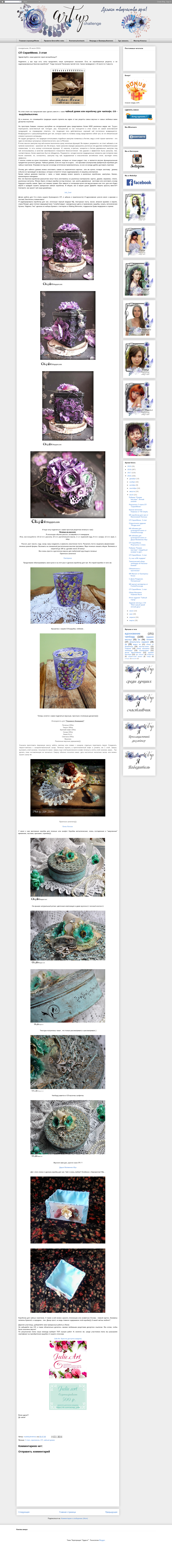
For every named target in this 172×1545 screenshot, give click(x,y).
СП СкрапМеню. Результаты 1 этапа (137, 544)
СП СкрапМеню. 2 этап (138, 555)
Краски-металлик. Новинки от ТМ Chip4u (138, 511)
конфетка (150, 654)
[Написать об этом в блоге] (54, 1437)
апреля (132, 617)
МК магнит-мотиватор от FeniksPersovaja (138, 585)
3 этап (27, 1440)
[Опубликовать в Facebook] (59, 1437)
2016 (129, 476)
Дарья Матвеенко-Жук (67, 1167)
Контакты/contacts (76, 41)
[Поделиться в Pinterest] (61, 1437)
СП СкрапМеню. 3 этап (138, 520)
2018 (129, 469)
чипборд (130, 636)
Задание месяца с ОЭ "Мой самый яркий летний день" (137, 605)
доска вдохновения (133, 652)
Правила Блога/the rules (54, 41)
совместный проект (135, 656)
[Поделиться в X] (57, 1437)
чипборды (128, 650)
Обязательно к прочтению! (134, 569)
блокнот (150, 639)
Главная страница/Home (29, 41)
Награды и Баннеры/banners (101, 41)
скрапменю (35, 1440)
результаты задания (139, 642)
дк (126, 644)
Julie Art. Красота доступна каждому (68, 1339)
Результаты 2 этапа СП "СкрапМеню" (137, 505)
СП (41, 1440)
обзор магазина (143, 648)
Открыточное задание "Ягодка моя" (137, 524)
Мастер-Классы (140, 41)
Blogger (102, 1540)
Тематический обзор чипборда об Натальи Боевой (138, 563)
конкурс (127, 658)
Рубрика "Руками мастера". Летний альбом (136, 499)
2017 (129, 473)
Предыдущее (111, 1512)
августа (132, 491)
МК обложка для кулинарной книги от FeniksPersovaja (137, 530)
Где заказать (123, 41)
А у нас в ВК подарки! (137, 558)
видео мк (137, 644)
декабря (132, 479)
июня (131, 611)
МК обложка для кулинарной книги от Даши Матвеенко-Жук (138, 538)
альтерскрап (144, 650)
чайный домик (49, 1440)
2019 (129, 466)
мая (131, 614)
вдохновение (132, 633)
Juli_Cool (67, 192)
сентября (133, 488)
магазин (134, 658)
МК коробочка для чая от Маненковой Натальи (138, 516)
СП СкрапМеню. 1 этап (138, 589)
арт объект (140, 654)
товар (149, 656)
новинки (128, 648)
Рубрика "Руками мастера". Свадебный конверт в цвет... (138, 550)
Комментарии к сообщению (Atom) (74, 1518)
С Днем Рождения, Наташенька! (136, 580)
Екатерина (68, 558)
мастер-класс (144, 646)
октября (132, 485)
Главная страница (67, 1512)
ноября (132, 482)
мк (139, 639)
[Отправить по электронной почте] (52, 1437)
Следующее (23, 1512)
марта (132, 620)
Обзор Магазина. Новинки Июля (135, 593)
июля (131, 495)
